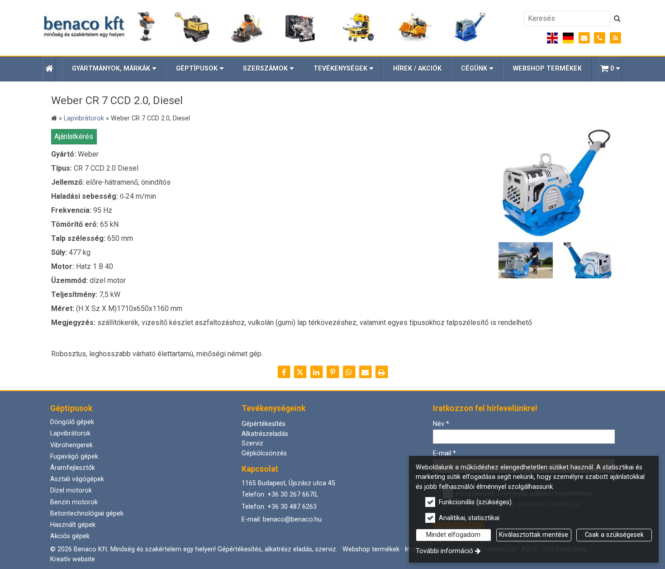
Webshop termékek (370, 549)
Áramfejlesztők (72, 468)
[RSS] (615, 38)
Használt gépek (72, 525)
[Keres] (617, 18)
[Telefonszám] (599, 38)
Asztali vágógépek (77, 479)
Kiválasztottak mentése (533, 535)
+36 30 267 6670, (292, 494)
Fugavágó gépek (74, 456)
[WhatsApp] (349, 372)
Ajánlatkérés (73, 136)
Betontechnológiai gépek (87, 513)
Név (441, 424)
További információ (444, 551)
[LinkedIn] (316, 372)
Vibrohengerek (71, 445)
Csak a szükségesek (614, 535)
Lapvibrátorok (70, 433)
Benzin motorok (74, 502)
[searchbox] (567, 18)
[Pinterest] (332, 372)
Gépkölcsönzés (264, 453)
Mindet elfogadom (453, 535)
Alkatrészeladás (265, 434)
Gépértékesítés (263, 424)
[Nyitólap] (265, 27)
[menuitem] (49, 69)
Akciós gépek (70, 536)
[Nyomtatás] (381, 372)
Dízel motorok (71, 490)
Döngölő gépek (72, 422)
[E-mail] (584, 38)
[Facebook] (283, 372)
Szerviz (252, 443)
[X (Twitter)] (300, 372)
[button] (610, 69)
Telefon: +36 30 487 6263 (279, 507)
